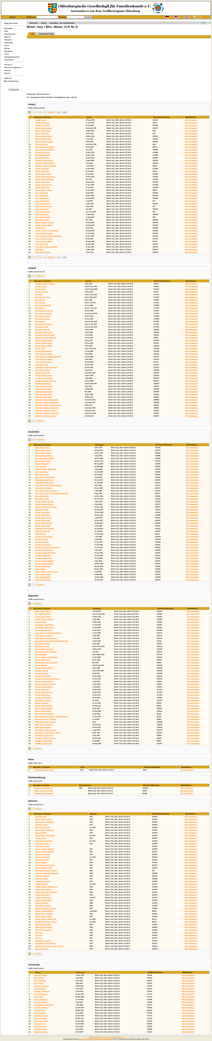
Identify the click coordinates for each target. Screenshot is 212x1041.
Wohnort (93, 814)
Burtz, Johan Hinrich (42, 204)
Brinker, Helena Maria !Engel (45, 177)
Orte (6, 31)
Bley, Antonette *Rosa (42, 297)
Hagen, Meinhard (41, 862)
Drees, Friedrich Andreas (44, 233)
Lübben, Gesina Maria (42, 895)
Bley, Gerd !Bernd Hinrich (44, 142)
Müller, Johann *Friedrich (43, 725)
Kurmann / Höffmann (41, 1007)
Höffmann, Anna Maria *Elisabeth (46, 873)
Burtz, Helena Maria (42, 201)
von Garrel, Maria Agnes (43, 375)
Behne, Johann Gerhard (43, 136)
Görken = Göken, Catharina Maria (46, 657)
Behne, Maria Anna (41, 292)
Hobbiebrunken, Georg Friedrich (46, 663)
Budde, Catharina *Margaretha (45, 469)
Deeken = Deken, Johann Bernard (47, 231)
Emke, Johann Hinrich (42, 644)
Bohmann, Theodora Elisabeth (45, 166)
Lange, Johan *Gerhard (43, 574)
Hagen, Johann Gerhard (43, 389)
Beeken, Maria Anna (42, 123)
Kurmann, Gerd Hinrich (43, 545)
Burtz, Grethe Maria (42, 198)
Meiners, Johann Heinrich (44, 706)
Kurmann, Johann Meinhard (44, 561)
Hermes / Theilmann (41, 1002)
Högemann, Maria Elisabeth (44, 528)
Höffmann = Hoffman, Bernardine (46, 400)
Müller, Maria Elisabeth (43, 727)
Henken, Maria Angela (42, 520)
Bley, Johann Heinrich (42, 152)
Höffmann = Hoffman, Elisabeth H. (47, 402)
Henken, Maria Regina (42, 526)
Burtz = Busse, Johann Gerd (45, 477)
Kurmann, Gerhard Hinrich (44, 550)
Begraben (97, 609)
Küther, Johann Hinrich (43, 889)
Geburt (89, 117)
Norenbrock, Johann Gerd (44, 735)
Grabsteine (8, 43)
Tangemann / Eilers (40, 1032)
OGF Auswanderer (191, 120)
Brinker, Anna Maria (42, 168)
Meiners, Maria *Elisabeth (44, 708)
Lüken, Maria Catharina (43, 700)
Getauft (88, 281)
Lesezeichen (8, 60)
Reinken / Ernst (39, 1024)
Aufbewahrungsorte (12, 57)
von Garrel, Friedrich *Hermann (46, 507)
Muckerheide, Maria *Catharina (45, 719)
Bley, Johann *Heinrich (43, 614)
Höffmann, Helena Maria (43, 397)
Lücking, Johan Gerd (42, 689)
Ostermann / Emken (41, 1021)
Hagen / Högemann (40, 999)
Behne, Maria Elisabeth (43, 139)
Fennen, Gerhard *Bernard (44, 501)
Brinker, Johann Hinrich (43, 185)
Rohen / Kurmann (40, 1026)
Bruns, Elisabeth (40, 466)
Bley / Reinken (39, 978)
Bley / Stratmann (40, 981)
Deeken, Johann (40, 838)
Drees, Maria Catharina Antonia (46, 247)
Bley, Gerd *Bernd (41, 144)
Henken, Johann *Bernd (43, 518)
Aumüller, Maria (40, 120)
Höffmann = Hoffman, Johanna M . (47, 408)
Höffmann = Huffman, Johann (45, 416)
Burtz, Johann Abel (41, 209)
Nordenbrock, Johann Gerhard (45, 730)
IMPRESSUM (119, 1037)
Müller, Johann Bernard (43, 930)
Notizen (7, 48)
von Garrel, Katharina (42, 373)
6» (45, 112)
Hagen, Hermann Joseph (43, 386)
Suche (43, 23)
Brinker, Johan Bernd (42, 182)
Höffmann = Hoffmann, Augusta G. (47, 413)
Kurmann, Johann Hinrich (44, 687)
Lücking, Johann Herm (43, 695)
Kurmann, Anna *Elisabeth (43, 788)
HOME (90, 1037)
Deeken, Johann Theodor (44, 346)
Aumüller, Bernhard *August (45, 284)
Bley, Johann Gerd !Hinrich (44, 147)
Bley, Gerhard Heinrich (43, 305)
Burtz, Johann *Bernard (43, 206)
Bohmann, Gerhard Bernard (45, 163)
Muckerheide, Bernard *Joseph (46, 922)
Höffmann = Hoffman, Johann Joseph (48, 405)
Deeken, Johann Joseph (43, 343)
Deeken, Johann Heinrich (44, 340)
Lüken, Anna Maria (41, 903)
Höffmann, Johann (41, 879)
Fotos (6, 45)
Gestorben (99, 445)
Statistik (7, 70)
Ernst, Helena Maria (42, 496)
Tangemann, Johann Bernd (43, 793)
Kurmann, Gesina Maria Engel (45, 553)
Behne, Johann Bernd (42, 131)
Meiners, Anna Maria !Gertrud (45, 908)
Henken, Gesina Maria (42, 515)
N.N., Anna (39, 933)
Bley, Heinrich (40, 308)
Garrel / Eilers (39, 997)
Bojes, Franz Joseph (42, 827)
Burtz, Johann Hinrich (42, 217)
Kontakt (7, 73)
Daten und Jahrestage (12, 67)
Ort (32, 34)
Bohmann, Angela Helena (44, 160)
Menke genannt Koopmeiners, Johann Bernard (51, 716)
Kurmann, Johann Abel (43, 555)
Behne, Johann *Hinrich (43, 128)
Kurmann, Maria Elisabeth (44, 564)
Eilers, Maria (39, 249)
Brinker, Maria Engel (42, 187)
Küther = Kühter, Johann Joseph (46, 572)
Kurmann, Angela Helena (43, 537)
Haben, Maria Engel (41, 510)
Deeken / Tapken (40, 989)
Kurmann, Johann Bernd (43, 558)
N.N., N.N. (38, 935)
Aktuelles (8, 65)
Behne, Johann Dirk (42, 133)
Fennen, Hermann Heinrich (44, 504)
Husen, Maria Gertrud (42, 531)
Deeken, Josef (40, 228)
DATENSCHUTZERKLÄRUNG (104, 1037)
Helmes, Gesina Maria (42, 512)
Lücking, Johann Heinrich (44, 692)
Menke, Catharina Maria (43, 711)
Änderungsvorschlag (46, 34)
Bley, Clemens (40, 300)
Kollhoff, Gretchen (41, 884)
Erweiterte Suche (11, 23)
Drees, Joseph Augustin (43, 241)
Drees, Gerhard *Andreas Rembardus (48, 236)
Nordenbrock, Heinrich (43, 941)
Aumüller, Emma (41, 286)
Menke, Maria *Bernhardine (44, 714)
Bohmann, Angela (41, 825)
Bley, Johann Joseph (42, 319)
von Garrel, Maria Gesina (43, 378)
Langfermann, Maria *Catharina (46, 892)
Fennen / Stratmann (41, 994)
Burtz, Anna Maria (41, 193)
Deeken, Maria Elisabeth (43, 351)
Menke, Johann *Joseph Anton (45, 919)
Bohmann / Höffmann (41, 986)
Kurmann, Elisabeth (42, 542)
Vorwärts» (51, 112)
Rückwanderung (85, 785)
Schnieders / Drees (40, 1029)
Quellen (7, 37)
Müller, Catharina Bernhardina (45, 722)
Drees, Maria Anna (41, 244)
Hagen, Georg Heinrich (43, 383)
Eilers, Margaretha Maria (43, 841)
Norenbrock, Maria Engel (43, 741)
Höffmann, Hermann (42, 876)
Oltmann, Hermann (41, 949)
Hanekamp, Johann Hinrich (44, 865)
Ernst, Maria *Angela (42, 499)
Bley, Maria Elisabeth (42, 155)
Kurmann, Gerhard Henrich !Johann (47, 547)
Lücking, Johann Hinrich (43, 698)
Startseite (34, 23)
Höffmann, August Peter (43, 394)
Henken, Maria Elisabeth (43, 523)
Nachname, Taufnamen (42, 117)
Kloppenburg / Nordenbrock (43, 1005)
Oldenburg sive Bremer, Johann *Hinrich (49, 946)
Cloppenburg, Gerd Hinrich (44, 480)
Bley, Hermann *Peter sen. (44, 311)
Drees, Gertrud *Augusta (44, 239)
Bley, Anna (39, 294)
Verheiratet (80, 972)
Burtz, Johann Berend (42, 212)
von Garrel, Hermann (42, 854)
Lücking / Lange (39, 1010)
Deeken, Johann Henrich (43, 225)
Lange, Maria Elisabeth (43, 577)
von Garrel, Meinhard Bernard (45, 381)
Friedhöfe (8, 40)
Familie (38, 972)
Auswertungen (9, 34)
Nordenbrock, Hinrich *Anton (45, 943)
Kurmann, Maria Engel (42, 566)
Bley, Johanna (40, 321)
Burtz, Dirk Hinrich (41, 195)
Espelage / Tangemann (42, 991)
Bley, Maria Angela (41, 327)
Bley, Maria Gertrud (42, 158)
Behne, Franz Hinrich (42, 125)
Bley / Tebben (38, 983)
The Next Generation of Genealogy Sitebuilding (95, 1039)
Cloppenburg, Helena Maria (44, 483)
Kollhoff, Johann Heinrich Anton (46, 887)
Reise (83, 767)
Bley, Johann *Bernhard (43, 313)
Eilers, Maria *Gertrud (42, 252)
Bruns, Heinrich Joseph (43, 190)
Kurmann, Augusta (41, 539)
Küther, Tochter (40, 569)
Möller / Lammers (40, 1013)
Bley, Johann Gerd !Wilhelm (44, 150)
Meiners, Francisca (41, 703)
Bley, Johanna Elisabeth (43, 324)
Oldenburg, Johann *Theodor (44, 770)
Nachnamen (8, 28)
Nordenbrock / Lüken (41, 1016)
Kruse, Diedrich (40, 534)
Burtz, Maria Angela (42, 220)
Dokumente (8, 51)
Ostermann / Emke (40, 1018)
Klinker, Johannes (41, 665)
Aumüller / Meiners (40, 975)
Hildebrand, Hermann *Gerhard (46, 871)
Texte (6, 54)
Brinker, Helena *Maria (43, 174)
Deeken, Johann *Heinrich (44, 222)
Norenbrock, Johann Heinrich (45, 738)
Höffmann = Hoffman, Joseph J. (46, 410)
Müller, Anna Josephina (43, 924)
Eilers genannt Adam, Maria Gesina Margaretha (51, 493)
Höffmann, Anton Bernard (44, 392)
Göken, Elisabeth (41, 654)
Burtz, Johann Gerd (42, 214)
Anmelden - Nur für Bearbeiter (62, 23)
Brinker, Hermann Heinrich (44, 179)
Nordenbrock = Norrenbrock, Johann (47, 733)
